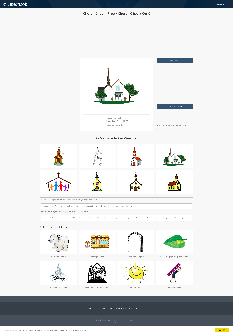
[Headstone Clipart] (135, 242)
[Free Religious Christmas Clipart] (97, 273)
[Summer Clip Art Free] (135, 273)
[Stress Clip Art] (174, 273)
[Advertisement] (116, 37)
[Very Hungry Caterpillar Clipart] (174, 242)
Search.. (220, 4)
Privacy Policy (121, 308)
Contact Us (135, 308)
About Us (93, 308)
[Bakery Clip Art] (97, 242)
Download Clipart (175, 106)
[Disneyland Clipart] (58, 273)
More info (84, 330)
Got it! (222, 330)
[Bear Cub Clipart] (58, 242)
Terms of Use (106, 308)
